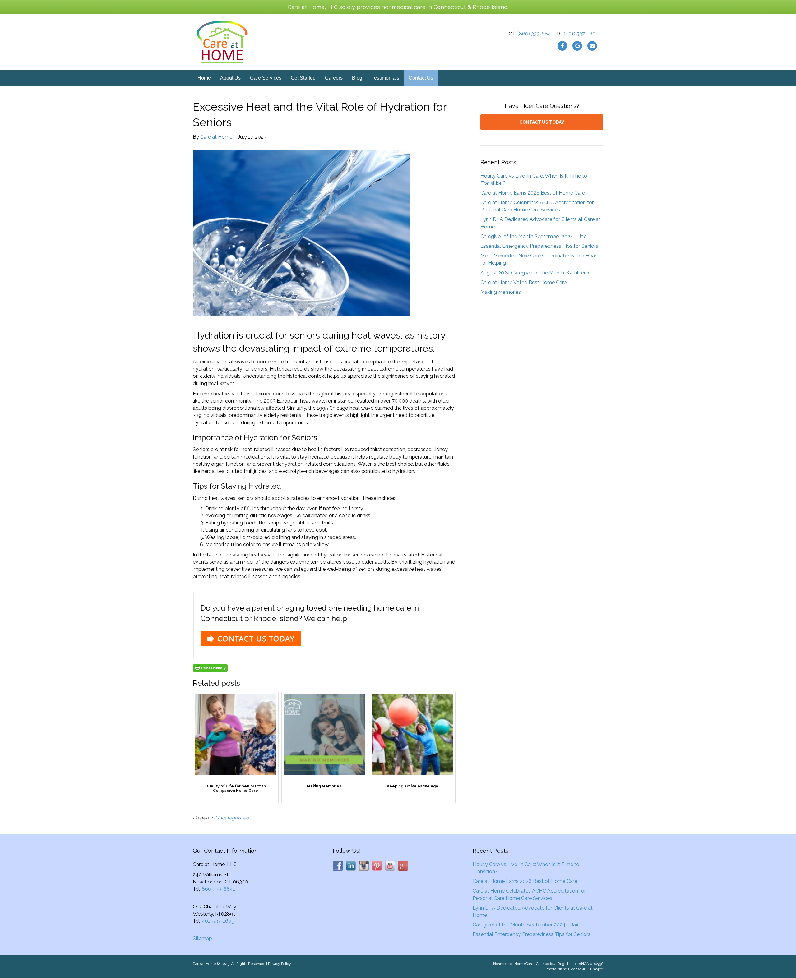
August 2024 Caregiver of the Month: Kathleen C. (536, 273)
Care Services (265, 78)
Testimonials (385, 78)
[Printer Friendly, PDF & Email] (210, 668)
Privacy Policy (279, 964)
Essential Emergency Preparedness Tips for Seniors (539, 246)
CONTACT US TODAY (541, 122)
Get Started (303, 78)
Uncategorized (232, 818)
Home (204, 78)
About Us (230, 78)
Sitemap (202, 938)
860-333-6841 (218, 889)
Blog (357, 78)
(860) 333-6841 (535, 34)
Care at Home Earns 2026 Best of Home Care (532, 193)
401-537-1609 (218, 921)
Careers (334, 78)
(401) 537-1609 (581, 34)
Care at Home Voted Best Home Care (523, 282)
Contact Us (421, 78)
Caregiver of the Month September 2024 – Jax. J (535, 236)
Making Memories (500, 292)
